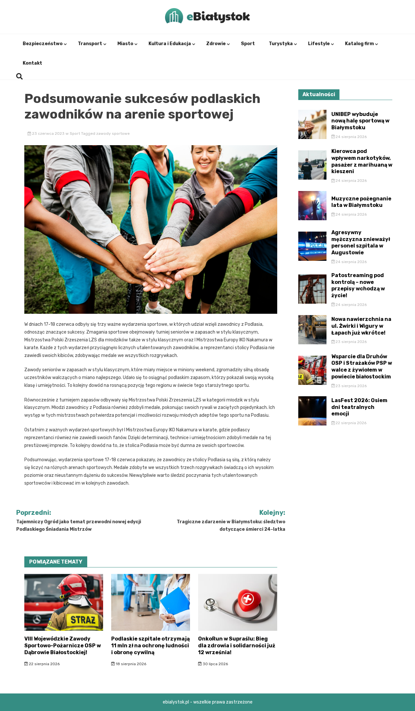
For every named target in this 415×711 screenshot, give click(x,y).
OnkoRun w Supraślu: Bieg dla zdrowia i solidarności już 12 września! (236, 645)
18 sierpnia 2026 (130, 664)
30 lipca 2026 (215, 664)
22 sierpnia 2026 (44, 664)
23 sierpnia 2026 (351, 341)
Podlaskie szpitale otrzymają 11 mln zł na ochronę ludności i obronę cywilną (150, 645)
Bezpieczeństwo (43, 43)
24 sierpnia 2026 (351, 136)
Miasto (125, 43)
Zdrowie (216, 43)
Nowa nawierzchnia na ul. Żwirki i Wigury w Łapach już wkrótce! (361, 326)
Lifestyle (319, 43)
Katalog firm (359, 43)
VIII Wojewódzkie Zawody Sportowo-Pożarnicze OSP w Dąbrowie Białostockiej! (62, 645)
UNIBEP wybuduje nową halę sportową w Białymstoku (360, 121)
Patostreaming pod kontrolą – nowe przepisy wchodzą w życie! (358, 285)
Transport (90, 43)
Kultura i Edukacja (169, 43)
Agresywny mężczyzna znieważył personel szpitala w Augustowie (360, 242)
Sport (248, 43)
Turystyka (281, 43)
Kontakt (32, 63)
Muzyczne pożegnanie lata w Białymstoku (361, 202)
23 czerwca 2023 (48, 133)
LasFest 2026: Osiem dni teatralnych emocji (359, 407)
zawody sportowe (113, 133)
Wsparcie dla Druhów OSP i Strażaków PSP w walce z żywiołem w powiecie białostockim (361, 366)
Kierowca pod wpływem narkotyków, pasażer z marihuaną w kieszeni (361, 161)
